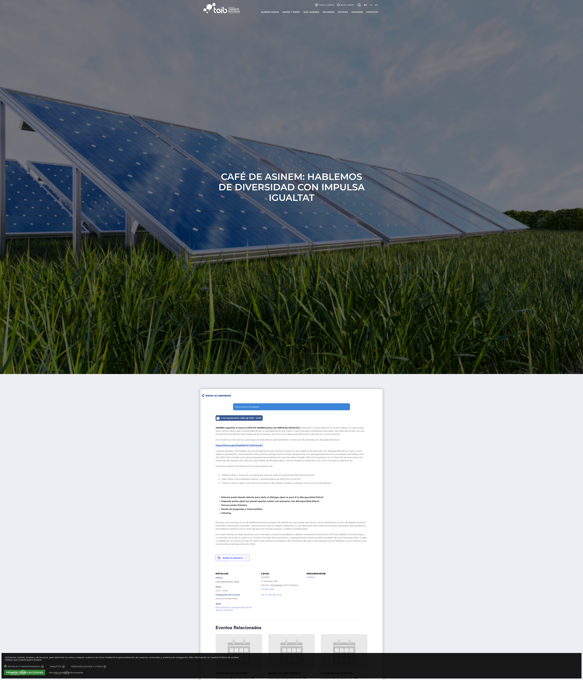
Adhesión (357, 12)
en (376, 5)
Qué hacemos (311, 12)
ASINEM (311, 577)
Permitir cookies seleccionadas (66, 672)
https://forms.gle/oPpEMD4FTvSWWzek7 (239, 445)
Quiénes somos (270, 12)
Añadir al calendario (233, 557)
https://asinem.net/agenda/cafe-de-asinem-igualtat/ (234, 608)
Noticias (343, 12)
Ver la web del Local (271, 594)
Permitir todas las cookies (24, 672)
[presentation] (239, 651)
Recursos (328, 12)
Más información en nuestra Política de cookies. (214, 657)
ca (370, 5)
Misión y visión (291, 12)
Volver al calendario (218, 395)
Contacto (372, 12)
